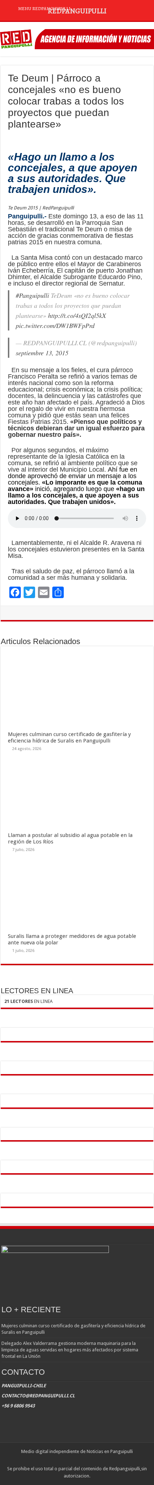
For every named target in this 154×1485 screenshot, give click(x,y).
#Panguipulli (32, 295)
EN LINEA (28, 1001)
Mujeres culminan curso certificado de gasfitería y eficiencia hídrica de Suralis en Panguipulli (69, 737)
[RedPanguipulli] (77, 37)
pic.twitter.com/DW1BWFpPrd (55, 325)
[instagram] (83, 1460)
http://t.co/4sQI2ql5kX (77, 315)
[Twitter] (77, 1460)
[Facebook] (70, 1460)
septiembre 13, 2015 (42, 352)
